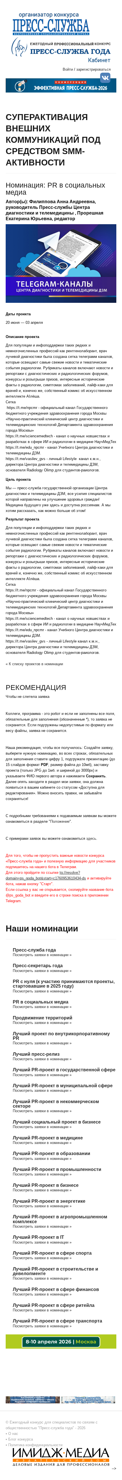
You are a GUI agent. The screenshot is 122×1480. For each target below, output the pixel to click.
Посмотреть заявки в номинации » (42, 955)
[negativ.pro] (33, 1399)
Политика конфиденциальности (35, 1445)
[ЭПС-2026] (61, 85)
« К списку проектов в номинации (34, 664)
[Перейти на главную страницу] (61, 47)
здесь (91, 838)
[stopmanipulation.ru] (88, 1399)
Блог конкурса (20, 1439)
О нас (13, 1433)
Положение (60, 821)
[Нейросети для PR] (61, 1341)
